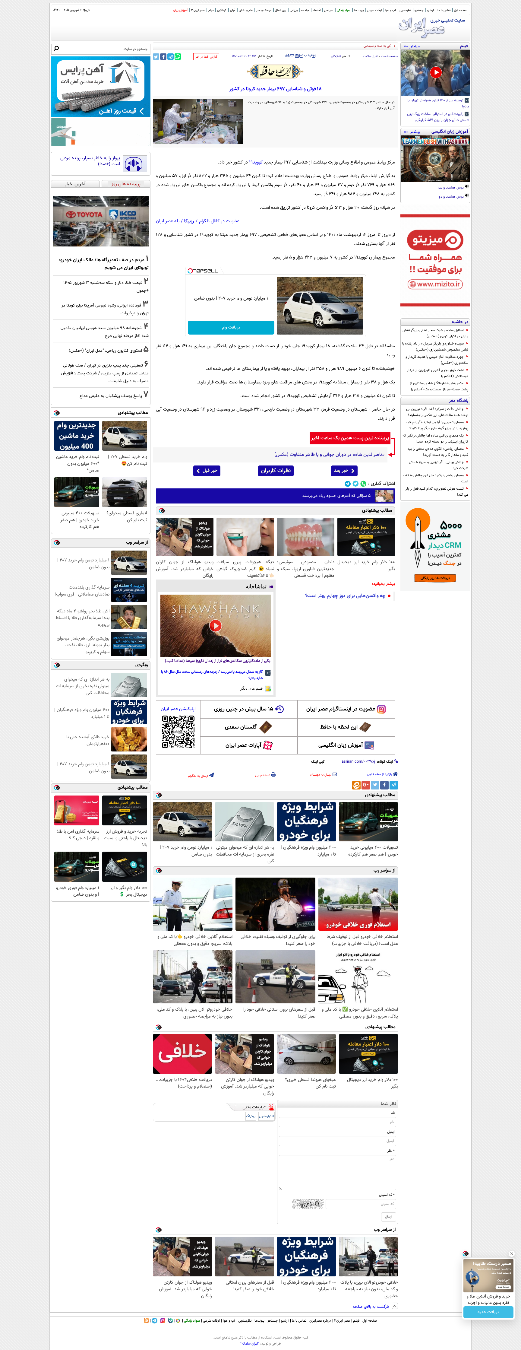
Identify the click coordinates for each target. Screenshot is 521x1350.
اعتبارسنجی (266, 1116)
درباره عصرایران (320, 1320)
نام (393, 1113)
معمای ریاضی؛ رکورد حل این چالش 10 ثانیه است (435, 478)
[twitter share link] (156, 56)
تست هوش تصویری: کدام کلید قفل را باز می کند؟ (437, 491)
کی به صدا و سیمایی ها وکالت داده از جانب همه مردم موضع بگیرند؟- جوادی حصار (337, 46)
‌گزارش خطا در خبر (206, 57)
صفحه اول (460, 10)
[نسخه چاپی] (287, 55)
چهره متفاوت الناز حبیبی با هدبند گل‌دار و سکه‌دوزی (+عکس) (437, 360)
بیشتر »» (412, 45)
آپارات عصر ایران (243, 745)
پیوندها (259, 1320)
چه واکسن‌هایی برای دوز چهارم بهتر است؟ (345, 596)
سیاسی (328, 10)
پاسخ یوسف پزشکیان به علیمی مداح (111, 396)
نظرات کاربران (276, 471)
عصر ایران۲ (342, 1320)
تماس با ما (443, 10)
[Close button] (512, 1254)
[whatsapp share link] (178, 56)
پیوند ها (359, 10)
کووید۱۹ (256, 162)
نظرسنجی (405, 10)
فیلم (210, 10)
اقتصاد (316, 10)
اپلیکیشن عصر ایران (178, 709)
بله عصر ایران (167, 221)
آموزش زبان (180, 10)
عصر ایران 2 (198, 10)
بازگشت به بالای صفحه (371, 1307)
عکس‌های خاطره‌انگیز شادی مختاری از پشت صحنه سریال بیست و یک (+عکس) (439, 386)
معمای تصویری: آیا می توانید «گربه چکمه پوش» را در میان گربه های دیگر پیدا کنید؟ (437, 425)
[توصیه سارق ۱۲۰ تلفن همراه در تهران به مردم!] (435, 73)
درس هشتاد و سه (451, 188)
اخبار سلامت (370, 56)
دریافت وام (231, 327)
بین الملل (280, 10)
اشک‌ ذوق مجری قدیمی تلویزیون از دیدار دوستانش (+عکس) (437, 373)
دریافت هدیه (488, 1312)
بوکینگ (250, 1116)
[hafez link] (275, 71)
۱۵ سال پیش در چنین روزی (243, 709)
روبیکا (189, 221)
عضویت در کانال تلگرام (219, 221)
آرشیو (430, 10)
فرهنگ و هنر (263, 10)
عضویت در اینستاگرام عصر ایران (340, 709)
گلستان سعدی (241, 727)
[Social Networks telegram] (348, 484)
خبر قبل (210, 471)
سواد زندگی (343, 10)
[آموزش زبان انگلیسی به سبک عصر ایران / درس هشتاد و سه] (435, 158)
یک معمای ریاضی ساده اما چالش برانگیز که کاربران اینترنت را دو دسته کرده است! (435, 438)
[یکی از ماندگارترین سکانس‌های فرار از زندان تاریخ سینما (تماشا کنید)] (215, 626)
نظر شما (388, 1104)
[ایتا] (356, 785)
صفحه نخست (389, 56)
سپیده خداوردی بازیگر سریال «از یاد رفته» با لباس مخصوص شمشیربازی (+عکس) (435, 346)
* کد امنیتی (387, 1195)
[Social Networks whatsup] (363, 484)
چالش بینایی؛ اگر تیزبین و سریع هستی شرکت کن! (438, 465)
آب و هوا (390, 10)
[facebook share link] (163, 56)
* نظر (391, 1151)
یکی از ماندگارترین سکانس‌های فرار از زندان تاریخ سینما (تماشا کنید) (217, 661)
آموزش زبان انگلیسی (340, 745)
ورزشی (294, 10)
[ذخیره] (297, 56)
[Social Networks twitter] (355, 484)
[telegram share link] (170, 56)
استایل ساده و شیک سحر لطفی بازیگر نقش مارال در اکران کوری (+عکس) (435, 333)
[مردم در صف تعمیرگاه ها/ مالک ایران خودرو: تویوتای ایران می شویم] (101, 221)
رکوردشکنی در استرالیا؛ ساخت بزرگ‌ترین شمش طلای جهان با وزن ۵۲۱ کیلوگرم (438, 117)
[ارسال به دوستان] (292, 55)
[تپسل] (190, 271)
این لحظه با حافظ (339, 727)
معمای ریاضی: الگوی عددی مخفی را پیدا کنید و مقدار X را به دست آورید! (437, 452)
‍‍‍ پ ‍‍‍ (308, 55)
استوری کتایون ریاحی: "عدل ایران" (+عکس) (105, 351)
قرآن (232, 10)
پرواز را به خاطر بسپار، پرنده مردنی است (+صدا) (90, 161)
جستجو (419, 10)
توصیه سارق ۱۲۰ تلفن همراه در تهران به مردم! (438, 104)
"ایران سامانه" (249, 1343)
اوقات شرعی (374, 10)
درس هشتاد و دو (452, 197)
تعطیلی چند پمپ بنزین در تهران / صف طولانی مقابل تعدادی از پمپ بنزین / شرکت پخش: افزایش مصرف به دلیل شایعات (105, 373)
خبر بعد (341, 471)
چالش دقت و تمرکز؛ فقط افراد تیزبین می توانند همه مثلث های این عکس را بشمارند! (437, 412)
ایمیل (391, 1132)
